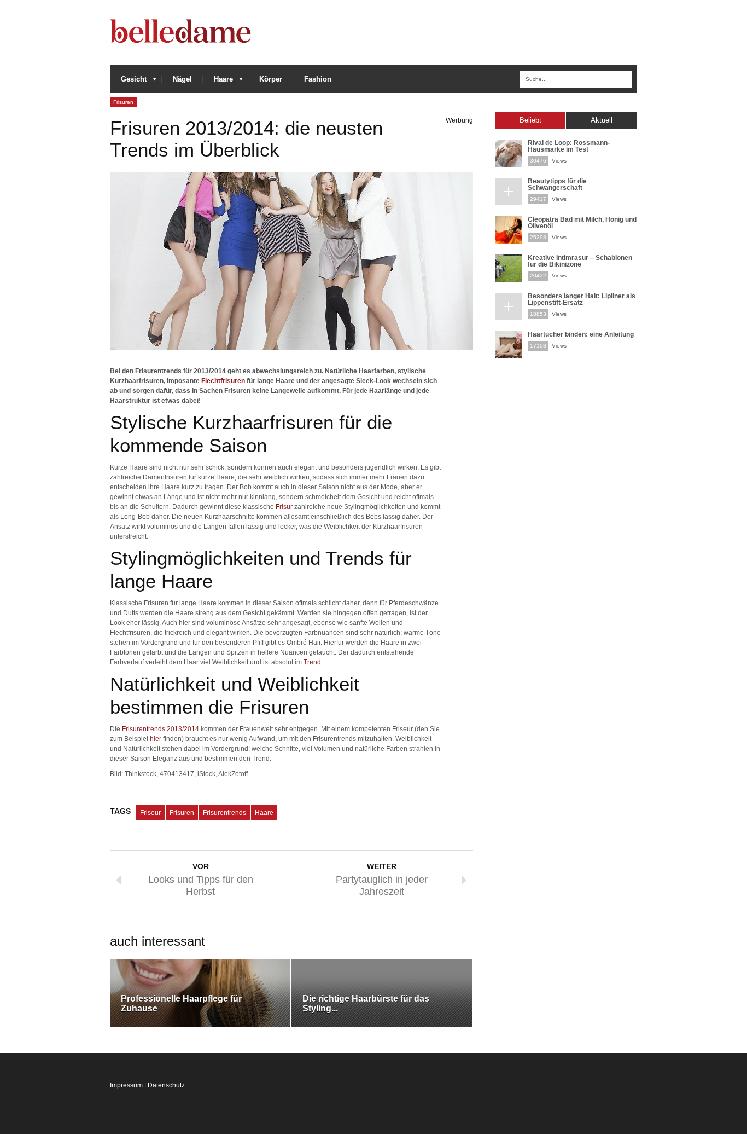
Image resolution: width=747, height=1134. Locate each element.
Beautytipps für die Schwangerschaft (557, 184)
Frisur (284, 507)
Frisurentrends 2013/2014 (160, 729)
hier (155, 739)
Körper (270, 79)
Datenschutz (166, 1085)
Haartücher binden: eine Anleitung (581, 334)
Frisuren (123, 102)
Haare (218, 82)
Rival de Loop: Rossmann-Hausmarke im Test (569, 146)
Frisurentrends (224, 813)
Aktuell (601, 120)
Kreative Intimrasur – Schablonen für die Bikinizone (580, 261)
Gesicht (128, 82)
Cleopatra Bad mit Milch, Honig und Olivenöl (582, 223)
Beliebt (530, 120)
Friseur (150, 813)
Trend (312, 662)
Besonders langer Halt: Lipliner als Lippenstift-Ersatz (581, 299)
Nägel (182, 79)
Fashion (317, 79)
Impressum (126, 1085)
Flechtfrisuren (223, 381)
